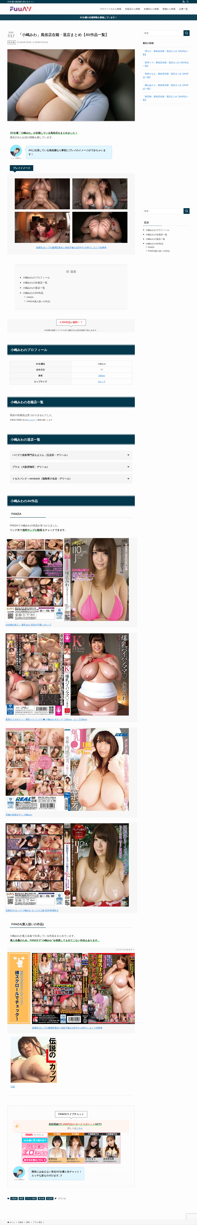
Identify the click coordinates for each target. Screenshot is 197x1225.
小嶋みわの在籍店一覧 (35, 282)
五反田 (49, 1202)
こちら (31, 420)
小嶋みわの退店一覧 (34, 288)
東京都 (41, 1202)
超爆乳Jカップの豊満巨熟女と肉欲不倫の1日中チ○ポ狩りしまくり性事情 (71, 247)
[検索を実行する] (186, 33)
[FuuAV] (21, 9)
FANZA (30, 297)
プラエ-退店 (31, 1202)
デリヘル (62, 1202)
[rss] (184, 1)
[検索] (188, 1)
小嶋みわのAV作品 (33, 293)
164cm (101, 375)
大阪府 (14, 1202)
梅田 (21, 1202)
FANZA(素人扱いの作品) (38, 301)
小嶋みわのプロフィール (36, 277)
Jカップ (101, 381)
